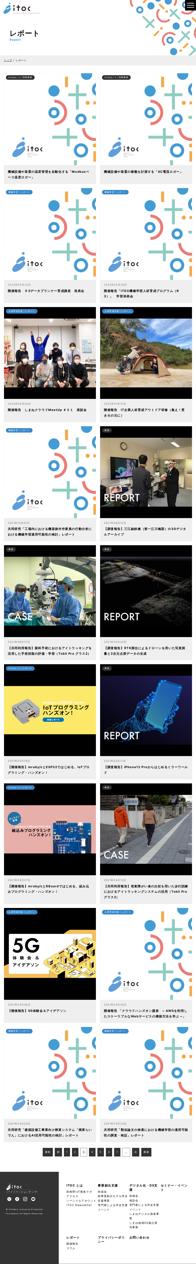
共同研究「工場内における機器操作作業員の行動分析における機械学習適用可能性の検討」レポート (50, 531)
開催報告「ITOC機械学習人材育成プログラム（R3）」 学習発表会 (141, 293)
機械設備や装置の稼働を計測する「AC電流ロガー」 (143, 172)
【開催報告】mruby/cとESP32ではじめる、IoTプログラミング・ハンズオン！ (49, 769)
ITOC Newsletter (79, 1205)
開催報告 (72, 1243)
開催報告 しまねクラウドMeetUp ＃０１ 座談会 (47, 410)
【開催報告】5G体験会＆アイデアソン (37, 1011)
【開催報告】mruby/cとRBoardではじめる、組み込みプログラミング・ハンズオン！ (48, 889)
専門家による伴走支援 (113, 1205)
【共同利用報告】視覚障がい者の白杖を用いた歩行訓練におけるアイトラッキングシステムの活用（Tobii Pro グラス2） (146, 891)
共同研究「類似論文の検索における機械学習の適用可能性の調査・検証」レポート (146, 1132)
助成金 (102, 1191)
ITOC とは (74, 1185)
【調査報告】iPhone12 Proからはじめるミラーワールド (146, 769)
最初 (48, 1152)
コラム (70, 1248)
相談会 (133, 1200)
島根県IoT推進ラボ (79, 1191)
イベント (104, 1209)
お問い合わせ (139, 1237)
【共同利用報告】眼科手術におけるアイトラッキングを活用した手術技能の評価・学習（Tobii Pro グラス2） (50, 650)
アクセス (72, 1196)
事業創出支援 (108, 1185)
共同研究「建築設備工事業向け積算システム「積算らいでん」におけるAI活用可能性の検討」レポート (50, 1132)
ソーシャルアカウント (81, 1200)
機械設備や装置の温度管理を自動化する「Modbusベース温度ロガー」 (48, 174)
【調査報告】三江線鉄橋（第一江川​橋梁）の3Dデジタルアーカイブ (145, 531)
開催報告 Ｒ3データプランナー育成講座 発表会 (46, 291)
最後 (146, 1152)
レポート (73, 1237)
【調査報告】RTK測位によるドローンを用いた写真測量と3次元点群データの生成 (144, 650)
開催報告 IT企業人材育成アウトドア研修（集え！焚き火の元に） (144, 412)
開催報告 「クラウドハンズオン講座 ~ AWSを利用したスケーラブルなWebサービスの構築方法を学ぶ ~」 (145, 1013)
